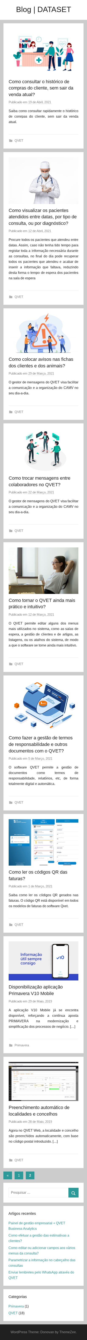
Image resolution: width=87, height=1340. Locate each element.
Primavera (22, 1045)
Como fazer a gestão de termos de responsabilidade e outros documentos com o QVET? (41, 744)
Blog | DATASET (43, 9)
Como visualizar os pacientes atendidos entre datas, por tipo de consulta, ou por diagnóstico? (43, 217)
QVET (19, 140)
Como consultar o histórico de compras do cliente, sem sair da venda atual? (41, 88)
